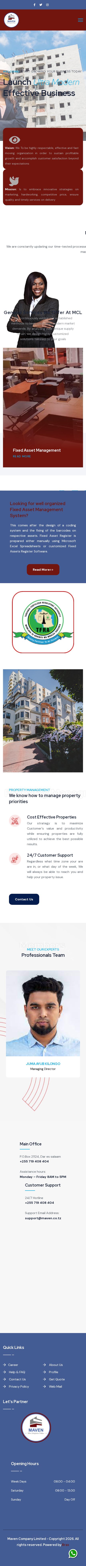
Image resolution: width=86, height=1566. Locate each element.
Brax (65, 1545)
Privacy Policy (18, 1386)
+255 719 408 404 (34, 1161)
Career (13, 1365)
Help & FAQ (16, 1372)
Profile (53, 1372)
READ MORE (22, 456)
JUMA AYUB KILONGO (43, 1064)
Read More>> (43, 569)
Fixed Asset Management (37, 450)
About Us (55, 1365)
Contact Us (24, 899)
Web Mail (55, 1386)
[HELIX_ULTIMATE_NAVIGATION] (80, 20)
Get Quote (56, 1379)
